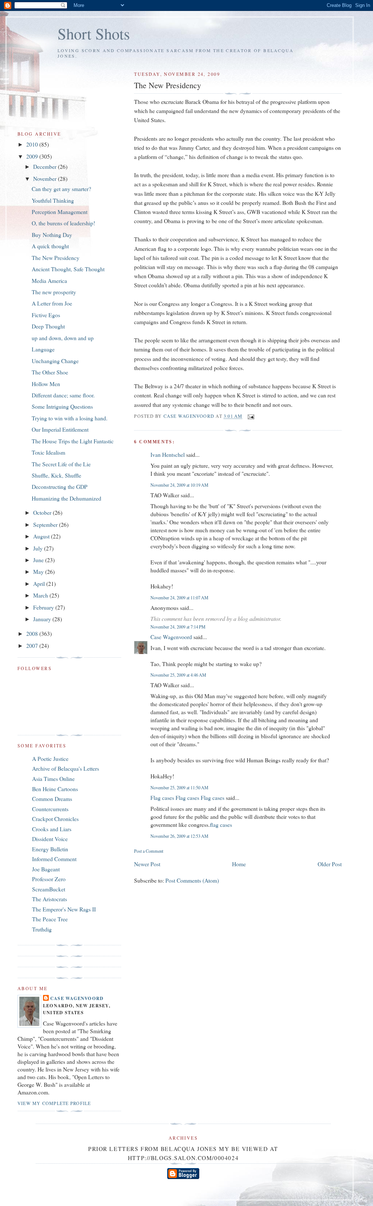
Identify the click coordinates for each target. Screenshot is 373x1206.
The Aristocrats (49, 899)
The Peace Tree (50, 919)
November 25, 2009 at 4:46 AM (178, 675)
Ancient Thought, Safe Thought (68, 269)
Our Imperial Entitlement (60, 429)
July (38, 548)
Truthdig (42, 929)
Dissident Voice (50, 839)
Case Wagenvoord (171, 637)
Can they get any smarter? (61, 188)
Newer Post (147, 864)
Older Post (330, 864)
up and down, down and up (63, 338)
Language (43, 349)
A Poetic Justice (50, 758)
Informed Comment (54, 859)
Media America (49, 280)
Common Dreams (52, 798)
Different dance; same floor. (63, 395)
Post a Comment (148, 851)
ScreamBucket (48, 889)
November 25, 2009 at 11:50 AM (179, 787)
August (42, 536)
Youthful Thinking (53, 200)
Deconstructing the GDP (59, 486)
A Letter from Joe (52, 303)
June (39, 560)
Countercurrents (50, 809)
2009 (32, 156)
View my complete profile (54, 1103)
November (45, 178)
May (39, 571)
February (44, 607)
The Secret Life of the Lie (61, 464)
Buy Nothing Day (52, 234)
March (41, 595)
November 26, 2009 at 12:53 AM (179, 836)
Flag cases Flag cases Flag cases (187, 797)
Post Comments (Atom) (192, 880)
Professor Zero (49, 879)
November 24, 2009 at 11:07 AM (179, 597)
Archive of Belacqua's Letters (65, 768)
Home (239, 864)
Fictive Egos (46, 315)
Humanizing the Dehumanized (66, 498)
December (45, 166)
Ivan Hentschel (167, 454)
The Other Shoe (50, 372)
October (43, 512)
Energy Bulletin (50, 849)
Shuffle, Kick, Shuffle (56, 475)
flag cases (221, 824)
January (42, 619)
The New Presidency (55, 257)
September (46, 524)
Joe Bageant (46, 869)
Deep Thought (48, 326)
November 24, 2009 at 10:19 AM (179, 485)
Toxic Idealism (48, 452)
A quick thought (50, 246)
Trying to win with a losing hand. (69, 418)
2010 (32, 144)
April (39, 583)
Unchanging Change (55, 361)
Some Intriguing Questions (62, 406)
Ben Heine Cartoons (55, 789)
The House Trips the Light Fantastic (73, 441)
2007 (32, 645)
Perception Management (59, 211)
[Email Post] (250, 416)
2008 (32, 633)
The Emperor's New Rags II (64, 909)
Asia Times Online (53, 778)
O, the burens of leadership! (63, 223)
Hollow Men (46, 384)
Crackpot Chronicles (55, 818)
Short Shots (94, 33)
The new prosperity (54, 292)
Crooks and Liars (51, 829)
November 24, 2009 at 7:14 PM (177, 627)
